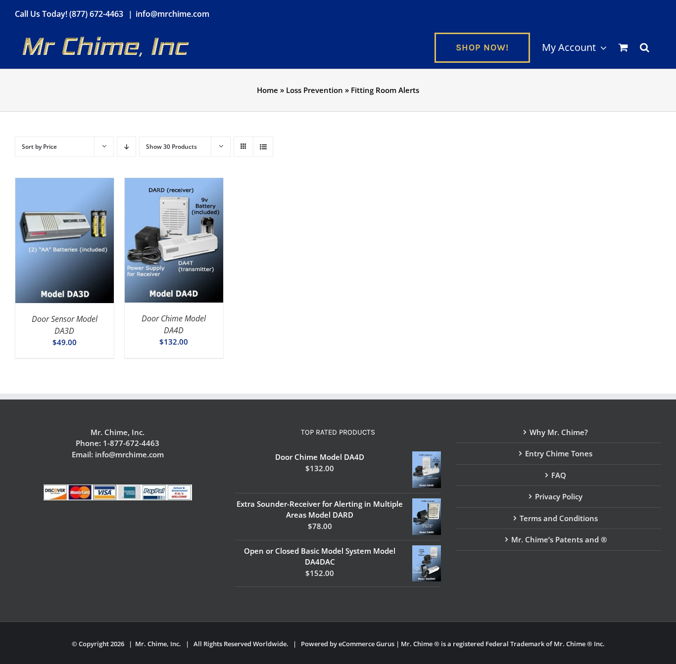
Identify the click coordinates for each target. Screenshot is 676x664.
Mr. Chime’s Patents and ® (559, 539)
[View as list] (263, 146)
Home (267, 90)
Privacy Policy (558, 496)
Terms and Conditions (559, 518)
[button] (644, 47)
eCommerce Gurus (366, 643)
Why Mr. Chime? (559, 432)
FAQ (558, 475)
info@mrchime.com (172, 13)
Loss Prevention (314, 90)
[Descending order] (126, 146)
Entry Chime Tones (558, 453)
